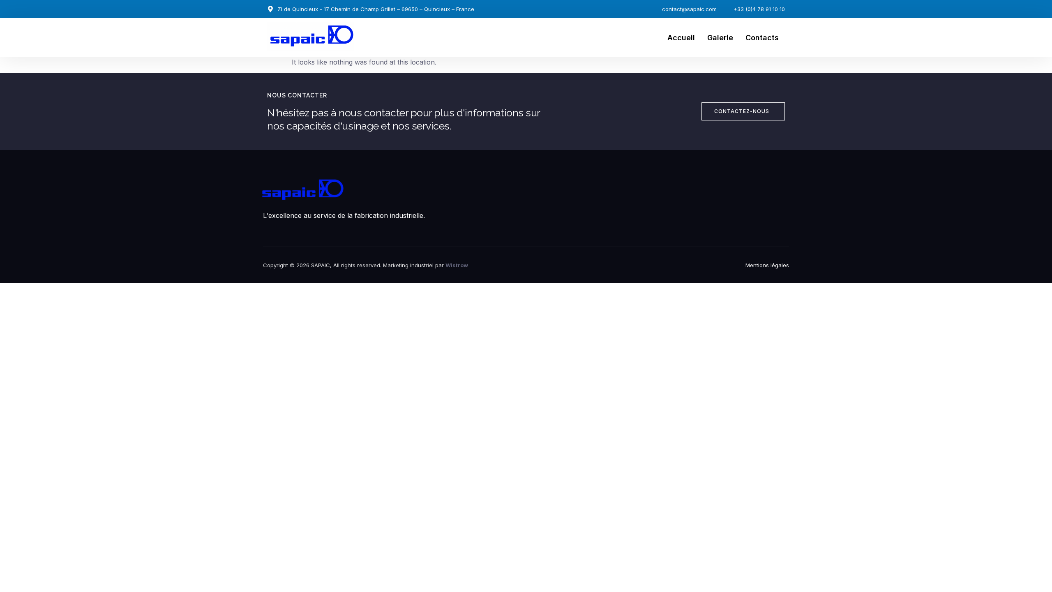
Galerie (720, 37)
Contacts (762, 37)
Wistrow (456, 265)
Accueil (681, 37)
